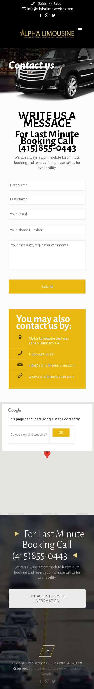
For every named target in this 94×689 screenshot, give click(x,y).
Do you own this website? (29, 434)
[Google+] (47, 15)
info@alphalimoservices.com (50, 9)
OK (61, 433)
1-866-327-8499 (41, 354)
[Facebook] (40, 15)
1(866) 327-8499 (48, 4)
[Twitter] (53, 15)
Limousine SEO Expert (46, 668)
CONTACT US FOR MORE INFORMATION (47, 598)
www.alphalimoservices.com (51, 377)
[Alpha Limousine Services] (47, 33)
